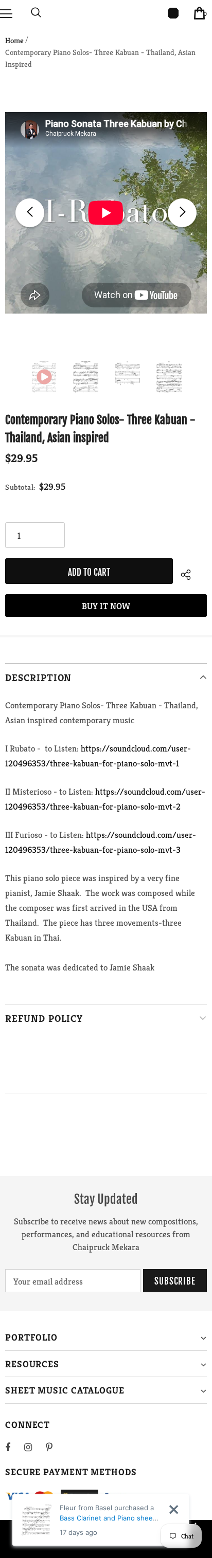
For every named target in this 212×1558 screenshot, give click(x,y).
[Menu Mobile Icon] (6, 13)
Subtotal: (20, 487)
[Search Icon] (36, 13)
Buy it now (106, 606)
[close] (174, 1509)
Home (14, 40)
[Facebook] (14, 1447)
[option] (106, 213)
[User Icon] (173, 13)
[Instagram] (33, 1447)
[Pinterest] (55, 1447)
